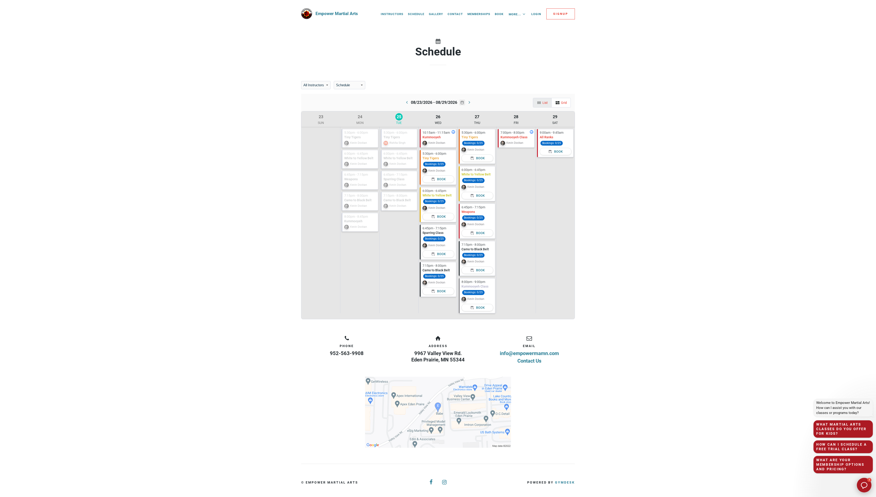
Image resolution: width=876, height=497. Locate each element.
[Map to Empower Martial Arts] (438, 412)
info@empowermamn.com (529, 353)
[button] (864, 485)
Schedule (416, 14)
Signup (560, 14)
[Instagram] (444, 482)
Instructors (392, 14)
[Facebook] (431, 482)
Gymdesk (565, 482)
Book (499, 14)
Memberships (478, 14)
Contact (455, 14)
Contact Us (529, 361)
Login (536, 14)
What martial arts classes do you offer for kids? (841, 429)
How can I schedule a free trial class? (841, 446)
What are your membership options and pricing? (840, 464)
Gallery (436, 14)
